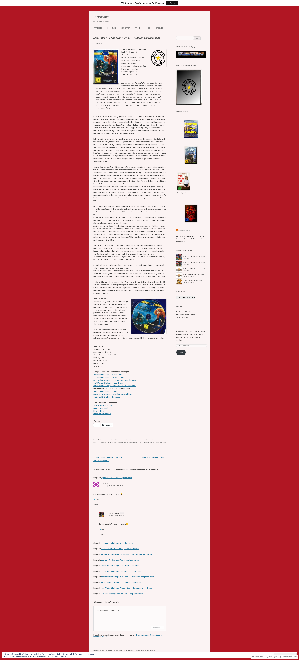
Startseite (97, 28)
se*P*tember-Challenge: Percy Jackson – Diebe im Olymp (114, 380)
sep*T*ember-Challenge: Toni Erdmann (108, 383)
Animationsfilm (160, 440)
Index (149, 28)
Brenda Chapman (99, 443)
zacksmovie (101, 17)
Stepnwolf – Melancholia (102, 414)
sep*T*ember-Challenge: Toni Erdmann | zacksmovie (121, 582)
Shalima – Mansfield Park (102, 405)
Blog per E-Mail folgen (185, 326)
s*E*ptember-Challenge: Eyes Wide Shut (108, 377)
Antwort (95, 504)
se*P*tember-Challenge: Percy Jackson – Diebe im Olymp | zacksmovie (127, 577)
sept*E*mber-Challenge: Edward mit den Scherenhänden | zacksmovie (127, 588)
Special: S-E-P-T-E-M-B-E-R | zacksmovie (116, 478)
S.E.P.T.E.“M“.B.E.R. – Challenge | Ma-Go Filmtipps (120, 549)
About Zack (111, 28)
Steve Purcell (144, 443)
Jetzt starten (171, 3)
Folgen (181, 352)
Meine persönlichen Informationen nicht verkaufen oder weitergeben (134, 650)
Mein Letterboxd (184, 230)
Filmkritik (110, 443)
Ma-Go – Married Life (101, 408)
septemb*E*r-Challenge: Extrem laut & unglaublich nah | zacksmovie (126, 554)
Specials (159, 28)
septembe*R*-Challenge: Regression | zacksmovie (120, 560)
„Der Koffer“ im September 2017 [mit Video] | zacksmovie (122, 594)
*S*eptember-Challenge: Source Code (107, 374)
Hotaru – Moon (98, 411)
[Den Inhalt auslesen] (177, 230)
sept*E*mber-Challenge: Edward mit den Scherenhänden (114, 386)
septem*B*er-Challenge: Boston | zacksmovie (118, 543)
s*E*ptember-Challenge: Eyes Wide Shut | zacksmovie (121, 571)
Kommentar (157, 628)
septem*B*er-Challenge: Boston (105, 391)
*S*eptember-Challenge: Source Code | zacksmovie (120, 566)
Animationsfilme (124, 440)
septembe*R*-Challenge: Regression (107, 397)
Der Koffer (125, 28)
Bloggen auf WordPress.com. (102, 650)
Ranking (138, 28)
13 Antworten (97, 44)
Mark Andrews (118, 443)
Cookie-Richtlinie (60, 656)
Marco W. (186, 256)
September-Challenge (131, 443)
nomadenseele (188, 280)
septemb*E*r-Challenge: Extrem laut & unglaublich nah (113, 394)
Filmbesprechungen (137, 440)
